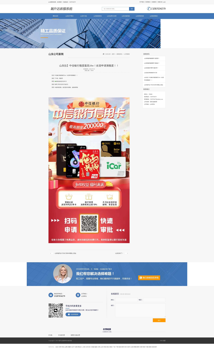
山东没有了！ (119, 253)
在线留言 (154, 2)
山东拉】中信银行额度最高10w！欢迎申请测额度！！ (154, 79)
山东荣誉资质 (140, 16)
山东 (101, 347)
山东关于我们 (70, 16)
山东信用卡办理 (111, 16)
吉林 (76, 347)
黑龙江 (80, 347)
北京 (57, 347)
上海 (83, 347)
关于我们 (142, 2)
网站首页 (55, 16)
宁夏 (146, 347)
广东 (113, 347)
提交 (159, 320)
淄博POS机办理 (75, 335)
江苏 (86, 347)
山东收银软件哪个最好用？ (151, 68)
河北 (63, 347)
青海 (143, 347)
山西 (66, 347)
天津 (60, 347)
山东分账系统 (126, 16)
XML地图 (163, 340)
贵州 (128, 347)
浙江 (89, 347)
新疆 (149, 347)
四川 (125, 347)
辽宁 (73, 347)
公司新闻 (127, 54)
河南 (104, 347)
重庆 (122, 347)
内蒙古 (70, 347)
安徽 (92, 347)
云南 (131, 347)
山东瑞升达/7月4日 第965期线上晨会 (65, 253)
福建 (95, 347)
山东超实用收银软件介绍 (150, 72)
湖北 (107, 347)
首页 (113, 54)
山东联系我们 (154, 16)
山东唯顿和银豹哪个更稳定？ (151, 63)
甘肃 (140, 347)
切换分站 (160, 2)
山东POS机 (83, 16)
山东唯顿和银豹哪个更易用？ (151, 58)
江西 (98, 347)
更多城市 (154, 347)
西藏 (134, 347)
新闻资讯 (119, 54)
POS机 (50, 335)
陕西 (137, 347)
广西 (116, 347)
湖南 (110, 347)
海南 (119, 347)
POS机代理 (61, 335)
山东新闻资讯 (98, 16)
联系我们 (148, 2)
